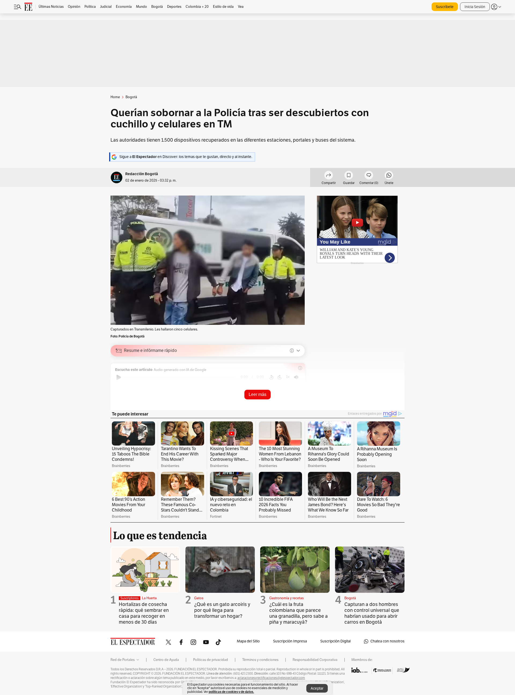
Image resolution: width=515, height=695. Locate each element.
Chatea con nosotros (387, 641)
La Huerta (149, 598)
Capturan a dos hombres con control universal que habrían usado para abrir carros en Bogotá (371, 613)
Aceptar (317, 688)
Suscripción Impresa (290, 641)
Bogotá (350, 598)
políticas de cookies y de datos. (231, 692)
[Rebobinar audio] (271, 377)
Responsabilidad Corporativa (315, 660)
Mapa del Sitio (248, 641)
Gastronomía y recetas (286, 598)
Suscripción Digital (335, 641)
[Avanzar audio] (280, 377)
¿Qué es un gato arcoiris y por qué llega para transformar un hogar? (222, 610)
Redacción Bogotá (141, 174)
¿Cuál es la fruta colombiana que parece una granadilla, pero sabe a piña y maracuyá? (298, 613)
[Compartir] (328, 176)
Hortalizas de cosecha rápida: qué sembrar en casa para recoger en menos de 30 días (144, 613)
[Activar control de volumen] (296, 377)
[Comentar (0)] (369, 176)
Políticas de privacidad (210, 660)
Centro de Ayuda (166, 660)
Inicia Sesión (475, 7)
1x (288, 377)
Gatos (198, 598)
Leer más (257, 394)
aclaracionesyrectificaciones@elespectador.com (271, 678)
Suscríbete (445, 7)
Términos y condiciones (260, 660)
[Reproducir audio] (118, 377)
